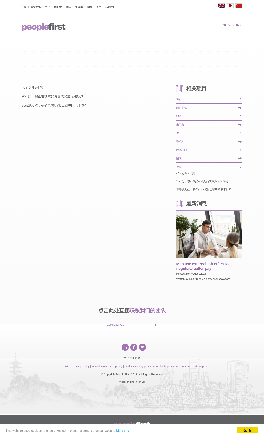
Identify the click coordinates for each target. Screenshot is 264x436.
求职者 (58, 6)
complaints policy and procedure (172, 366)
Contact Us (115, 324)
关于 (98, 6)
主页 (24, 6)
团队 (68, 6)
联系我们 (110, 6)
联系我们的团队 (147, 310)
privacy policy (81, 366)
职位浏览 (36, 6)
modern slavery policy (138, 366)
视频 (89, 6)
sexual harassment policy (107, 366)
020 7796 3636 (231, 25)
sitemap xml (201, 366)
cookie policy (63, 366)
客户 (47, 6)
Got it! (247, 430)
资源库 (79, 6)
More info (122, 430)
